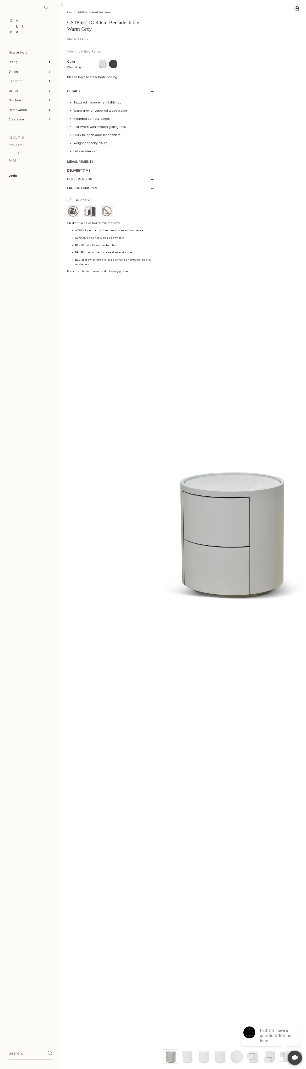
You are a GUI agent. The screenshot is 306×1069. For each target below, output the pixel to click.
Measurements (80, 161)
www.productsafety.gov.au (110, 271)
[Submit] (50, 1053)
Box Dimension (79, 179)
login (81, 77)
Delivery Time (78, 170)
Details (73, 91)
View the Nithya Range (84, 51)
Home (69, 12)
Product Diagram (82, 188)
